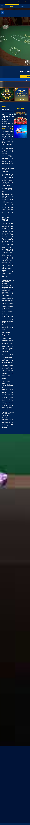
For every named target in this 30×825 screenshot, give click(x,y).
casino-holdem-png (4, 88)
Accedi (12, 6)
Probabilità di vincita (15, 3)
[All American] (20, 131)
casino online (7, 128)
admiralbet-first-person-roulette (20, 89)
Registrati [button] (23, 6)
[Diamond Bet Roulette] (20, 117)
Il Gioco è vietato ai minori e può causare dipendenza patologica (14, 1)
